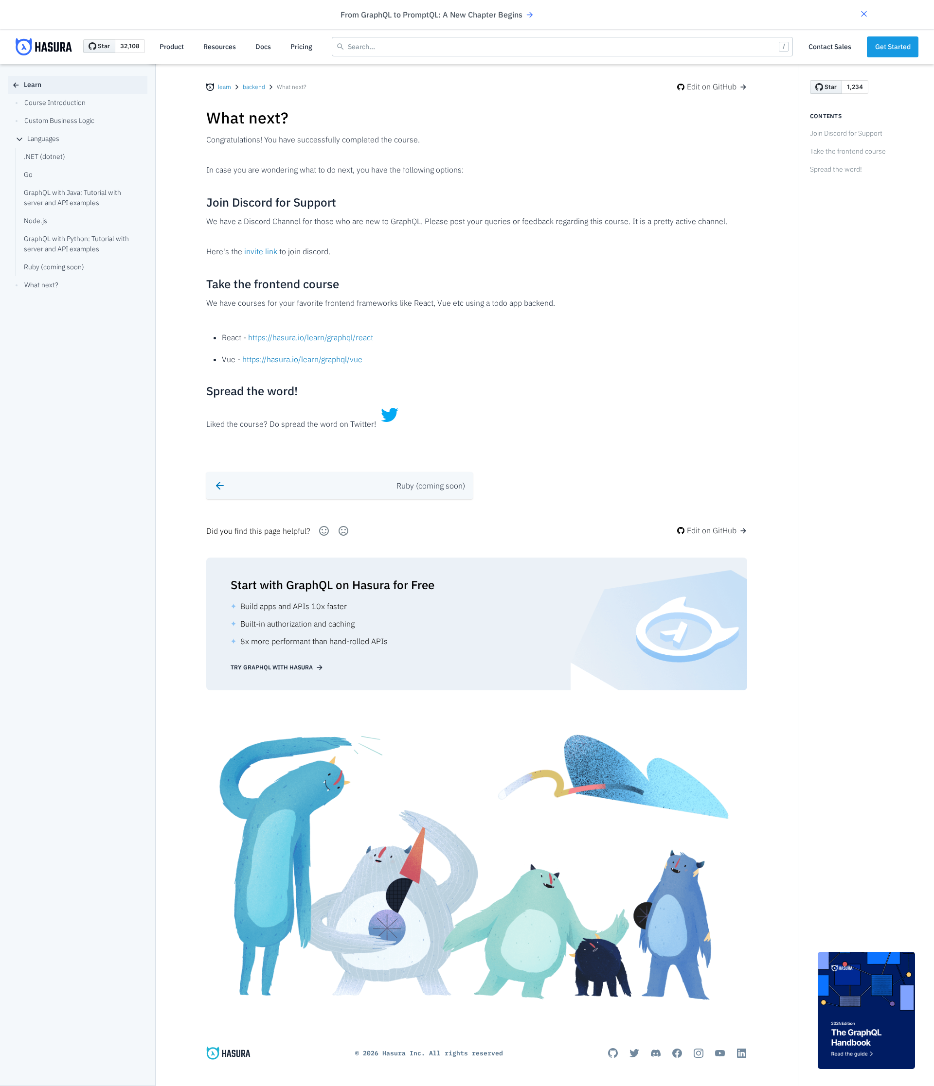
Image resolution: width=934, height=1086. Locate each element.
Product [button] (172, 46)
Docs (263, 46)
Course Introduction (55, 102)
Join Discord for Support (846, 133)
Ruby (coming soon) (54, 267)
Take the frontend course (848, 151)
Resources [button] (219, 46)
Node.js (35, 220)
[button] (864, 15)
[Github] (613, 1053)
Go (28, 174)
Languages (43, 138)
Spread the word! (836, 169)
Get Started (893, 46)
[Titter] (634, 1053)
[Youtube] (720, 1053)
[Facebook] (677, 1053)
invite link (260, 251)
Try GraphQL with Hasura (272, 667)
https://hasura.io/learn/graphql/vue (302, 359)
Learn (32, 84)
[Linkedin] (741, 1053)
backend (254, 86)
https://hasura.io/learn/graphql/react (310, 337)
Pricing (301, 46)
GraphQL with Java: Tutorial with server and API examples (72, 197)
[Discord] (656, 1053)
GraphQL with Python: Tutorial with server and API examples (76, 243)
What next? (41, 284)
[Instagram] (698, 1053)
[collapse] (19, 139)
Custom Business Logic (59, 120)
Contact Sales (829, 46)
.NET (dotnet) (44, 156)
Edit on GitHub (711, 86)
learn (224, 86)
